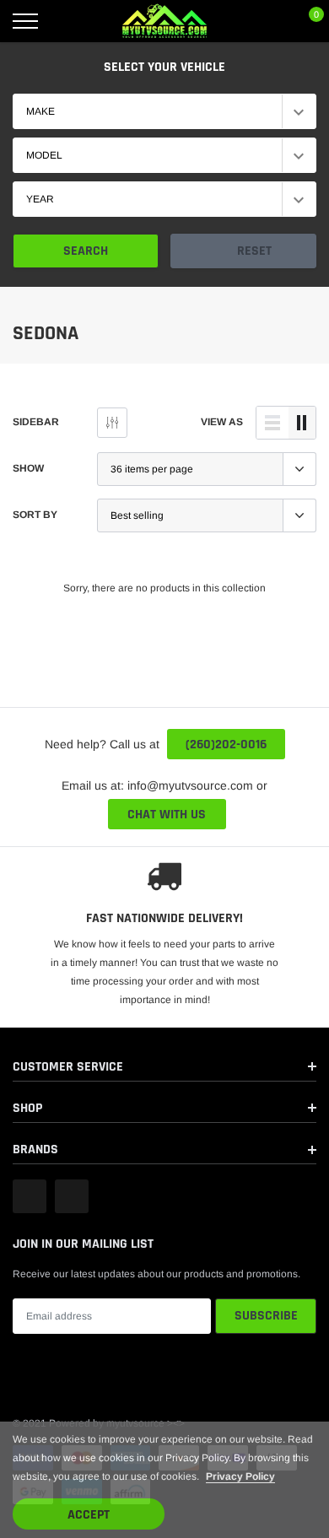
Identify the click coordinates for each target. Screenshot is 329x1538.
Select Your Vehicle (164, 67)
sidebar (36, 422)
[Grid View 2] (302, 423)
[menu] (25, 21)
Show (28, 468)
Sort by (35, 515)
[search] (67, 21)
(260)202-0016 (226, 744)
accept (88, 1515)
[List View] (272, 423)
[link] (29, 1196)
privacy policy (240, 1476)
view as (222, 422)
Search (85, 251)
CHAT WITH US (166, 814)
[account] (266, 21)
